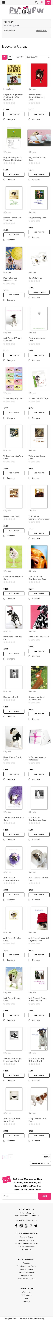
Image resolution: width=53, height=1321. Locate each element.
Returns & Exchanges (26, 1246)
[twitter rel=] (36, 1226)
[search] (36, 2)
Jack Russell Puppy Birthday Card (38, 999)
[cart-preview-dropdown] (47, 2)
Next (45, 1157)
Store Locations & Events (26, 1266)
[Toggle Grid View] (4, 57)
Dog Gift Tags (35, 278)
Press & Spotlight (26, 1269)
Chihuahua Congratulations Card (39, 517)
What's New (26, 1292)
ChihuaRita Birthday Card (13, 577)
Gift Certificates (26, 1295)
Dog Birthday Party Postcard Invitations (12, 158)
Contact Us (26, 1250)
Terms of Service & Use (26, 1279)
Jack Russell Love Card (11, 999)
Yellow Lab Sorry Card (37, 457)
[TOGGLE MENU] (3, 2)
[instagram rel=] (21, 1226)
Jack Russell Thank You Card (12, 339)
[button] (26, 30)
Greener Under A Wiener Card (37, 698)
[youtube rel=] (26, 1226)
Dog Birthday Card (37, 217)
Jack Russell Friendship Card (11, 879)
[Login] (41, 2)
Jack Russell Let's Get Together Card (39, 939)
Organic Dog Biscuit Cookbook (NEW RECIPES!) (13, 97)
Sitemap (26, 1301)
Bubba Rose (8, 89)
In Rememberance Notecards (37, 758)
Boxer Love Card (11, 516)
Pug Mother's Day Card (37, 158)
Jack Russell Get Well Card (39, 879)
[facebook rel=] (16, 1226)
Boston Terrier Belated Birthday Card (36, 97)
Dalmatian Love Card (39, 636)
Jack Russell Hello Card (12, 939)
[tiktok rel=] (31, 1226)
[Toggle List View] (9, 57)
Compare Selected (40, 1163)
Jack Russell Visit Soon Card (11, 1120)
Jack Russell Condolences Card (37, 818)
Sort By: (20, 57)
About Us (26, 1263)
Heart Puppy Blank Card (12, 758)
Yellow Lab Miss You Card (13, 457)
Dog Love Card (10, 697)
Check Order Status (26, 1240)
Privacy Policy (26, 1276)
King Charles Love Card (37, 1120)
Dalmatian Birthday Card (12, 638)
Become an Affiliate (26, 1272)
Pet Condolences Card (37, 339)
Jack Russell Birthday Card (13, 818)
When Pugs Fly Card (13, 398)
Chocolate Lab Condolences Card (37, 577)
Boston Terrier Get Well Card (12, 219)
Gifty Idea (32, 89)
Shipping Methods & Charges (26, 1243)
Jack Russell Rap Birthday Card (36, 1059)
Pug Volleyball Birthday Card (10, 279)
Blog (26, 1298)
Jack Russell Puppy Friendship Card (12, 1059)
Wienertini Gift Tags (38, 398)
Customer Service (26, 1237)
